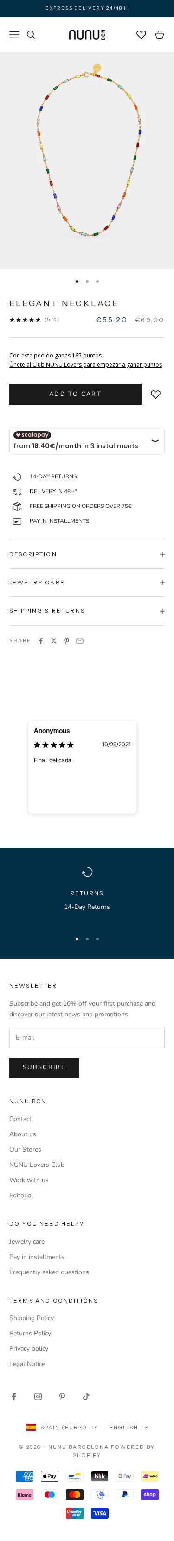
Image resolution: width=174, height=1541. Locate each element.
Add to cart (75, 394)
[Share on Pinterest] (67, 641)
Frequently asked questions (49, 1272)
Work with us (29, 1180)
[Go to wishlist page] (141, 35)
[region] (87, 894)
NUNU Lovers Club (36, 1164)
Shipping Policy (31, 1318)
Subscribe (44, 1067)
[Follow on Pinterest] (62, 1396)
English (124, 1427)
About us (22, 1134)
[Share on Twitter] (54, 641)
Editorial (21, 1195)
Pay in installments (36, 1257)
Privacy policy (28, 1348)
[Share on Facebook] (41, 641)
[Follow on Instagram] (38, 1396)
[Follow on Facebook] (14, 1396)
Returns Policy (30, 1333)
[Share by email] (80, 641)
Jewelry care (27, 1241)
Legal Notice (27, 1363)
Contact (20, 1119)
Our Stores (25, 1149)
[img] (54, 744)
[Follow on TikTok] (86, 1396)
